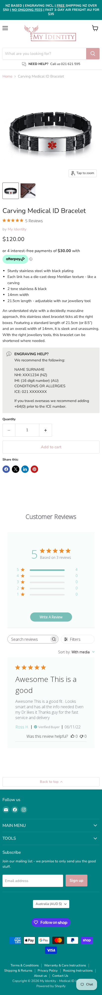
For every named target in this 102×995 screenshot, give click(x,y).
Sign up (76, 880)
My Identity (17, 229)
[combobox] (76, 652)
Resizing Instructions (78, 970)
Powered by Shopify (51, 986)
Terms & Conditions (25, 965)
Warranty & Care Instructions (65, 965)
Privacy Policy (48, 970)
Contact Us (60, 976)
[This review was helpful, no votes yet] (72, 736)
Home (7, 76)
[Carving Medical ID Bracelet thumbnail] (11, 191)
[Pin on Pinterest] (34, 469)
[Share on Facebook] (6, 469)
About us (40, 976)
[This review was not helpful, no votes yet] (81, 736)
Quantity (9, 419)
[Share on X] (15, 469)
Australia (49, 904)
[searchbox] (29, 639)
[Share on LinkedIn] (25, 469)
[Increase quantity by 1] (45, 430)
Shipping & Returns (18, 970)
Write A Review (51, 617)
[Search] (93, 53)
